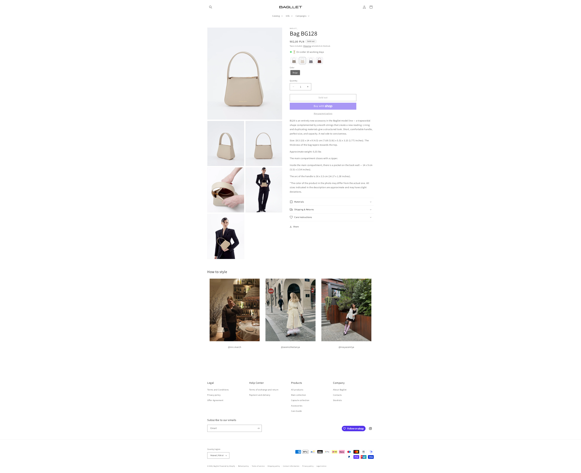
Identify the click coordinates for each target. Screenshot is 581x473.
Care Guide (296, 411)
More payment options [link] (323, 113)
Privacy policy (213, 395)
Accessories (296, 405)
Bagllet (216, 466)
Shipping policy (274, 466)
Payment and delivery (259, 395)
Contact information (291, 466)
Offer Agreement (215, 400)
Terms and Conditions (218, 389)
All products (297, 389)
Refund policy (243, 466)
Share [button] (296, 226)
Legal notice (321, 466)
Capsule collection (300, 400)
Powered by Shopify (227, 466)
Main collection (298, 395)
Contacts (337, 395)
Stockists (337, 400)
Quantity (293, 80)
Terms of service (258, 466)
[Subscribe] (258, 428)
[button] (210, 7)
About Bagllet (340, 389)
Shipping (307, 46)
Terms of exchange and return (264, 389)
